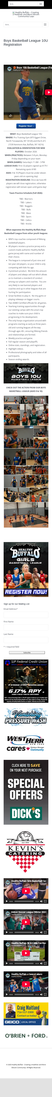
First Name (9, 621)
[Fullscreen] (45, 901)
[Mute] (41, 901)
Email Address (11, 609)
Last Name (8, 634)
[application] (26, 891)
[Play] (7, 901)
